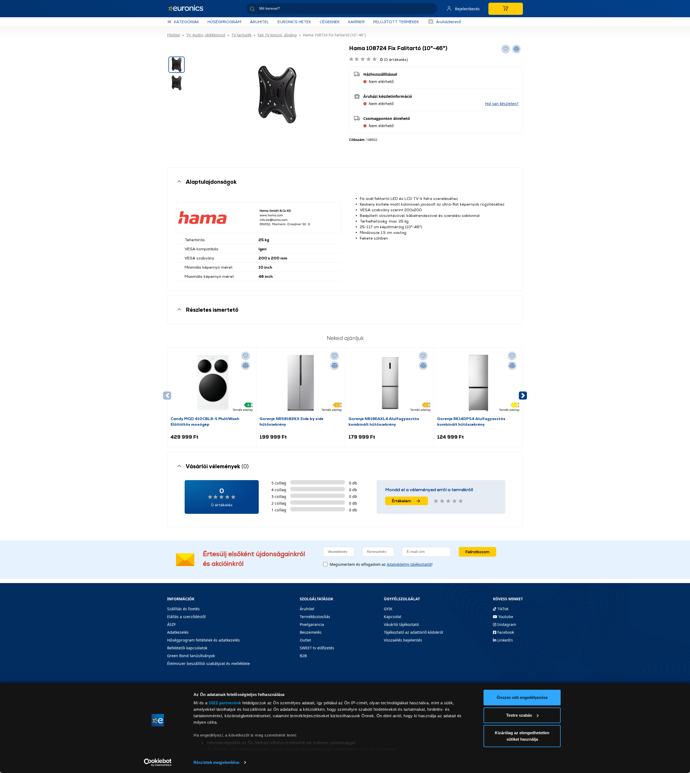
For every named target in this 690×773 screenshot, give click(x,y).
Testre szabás (519, 715)
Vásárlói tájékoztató (401, 624)
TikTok (502, 608)
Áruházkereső (448, 21)
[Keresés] (430, 9)
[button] (501, 103)
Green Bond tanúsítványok (191, 655)
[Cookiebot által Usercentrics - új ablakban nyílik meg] (157, 762)
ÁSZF (171, 624)
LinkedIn (504, 640)
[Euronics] (188, 8)
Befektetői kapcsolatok (187, 647)
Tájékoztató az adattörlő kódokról (413, 632)
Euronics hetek (294, 21)
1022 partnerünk (225, 703)
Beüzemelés (311, 632)
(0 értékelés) (394, 59)
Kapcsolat (392, 616)
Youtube (505, 616)
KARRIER (356, 21)
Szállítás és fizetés (183, 608)
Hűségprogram (224, 21)
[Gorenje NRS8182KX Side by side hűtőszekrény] (300, 383)
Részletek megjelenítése (216, 762)
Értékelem (401, 500)
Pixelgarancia (312, 624)
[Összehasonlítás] (245, 365)
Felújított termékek (396, 21)
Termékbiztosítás (315, 616)
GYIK (388, 608)
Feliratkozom (477, 551)
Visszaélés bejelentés (403, 640)
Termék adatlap (243, 410)
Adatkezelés (178, 632)
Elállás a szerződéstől (186, 616)
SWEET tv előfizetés (317, 647)
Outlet (305, 640)
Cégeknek (330, 21)
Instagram (506, 624)
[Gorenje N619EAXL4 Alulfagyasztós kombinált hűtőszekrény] (389, 383)
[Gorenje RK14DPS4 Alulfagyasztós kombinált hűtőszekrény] (478, 383)
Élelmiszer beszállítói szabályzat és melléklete (208, 663)
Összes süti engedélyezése (522, 697)
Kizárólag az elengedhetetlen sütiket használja (522, 735)
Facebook (505, 632)
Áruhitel (259, 21)
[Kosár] (505, 9)
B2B (303, 655)
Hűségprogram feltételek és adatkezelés (203, 640)
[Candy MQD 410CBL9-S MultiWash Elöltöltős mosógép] (211, 383)
